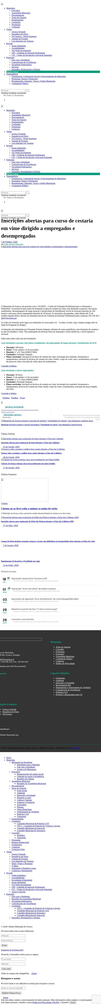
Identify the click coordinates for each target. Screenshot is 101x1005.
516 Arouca (7, 714)
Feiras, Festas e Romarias (22, 863)
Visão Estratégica (19, 875)
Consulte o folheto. (9, 366)
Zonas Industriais (19, 46)
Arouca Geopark (19, 32)
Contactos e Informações (22, 871)
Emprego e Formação (26, 802)
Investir (9, 43)
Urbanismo (60, 678)
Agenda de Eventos (20, 39)
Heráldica (21, 835)
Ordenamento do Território (28, 812)
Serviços (15, 67)
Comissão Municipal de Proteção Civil (33, 823)
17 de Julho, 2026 (10, 525)
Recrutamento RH (63, 685)
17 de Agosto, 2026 (11, 468)
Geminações (17, 845)
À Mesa (15, 866)
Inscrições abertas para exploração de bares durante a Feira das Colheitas (30, 443)
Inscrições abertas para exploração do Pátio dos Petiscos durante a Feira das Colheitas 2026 (37, 521)
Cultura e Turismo (24, 800)
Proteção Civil (62, 692)
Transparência (12, 74)
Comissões (16, 22)
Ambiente (60, 680)
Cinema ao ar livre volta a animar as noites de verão (29, 508)
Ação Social (9, 244)
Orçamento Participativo (22, 65)
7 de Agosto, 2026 (10, 545)
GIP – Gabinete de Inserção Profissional (28, 53)
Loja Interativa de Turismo (23, 41)
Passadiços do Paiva (20, 34)
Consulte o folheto (8, 393)
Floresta (20, 807)
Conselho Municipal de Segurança (31, 831)
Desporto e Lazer (24, 798)
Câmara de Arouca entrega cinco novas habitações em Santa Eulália (28, 464)
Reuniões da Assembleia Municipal (31, 783)
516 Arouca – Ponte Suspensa (24, 36)
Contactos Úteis (18, 849)
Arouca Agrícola (18, 892)
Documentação (18, 15)
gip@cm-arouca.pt (8, 318)
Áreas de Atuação (19, 17)
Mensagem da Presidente (22, 762)
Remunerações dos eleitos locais (30, 774)
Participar (10, 57)
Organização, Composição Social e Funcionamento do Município (39, 76)
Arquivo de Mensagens (26, 769)
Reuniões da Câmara (25, 779)
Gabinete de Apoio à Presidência (30, 776)
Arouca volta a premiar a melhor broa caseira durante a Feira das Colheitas (31, 453)
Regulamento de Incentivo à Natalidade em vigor (20, 561)
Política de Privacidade (65, 663)
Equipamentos (17, 20)
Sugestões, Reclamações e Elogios (26, 69)
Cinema (4, 503)
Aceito (72, 1003)
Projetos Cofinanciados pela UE (69, 694)
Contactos (16, 27)
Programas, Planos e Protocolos (25, 79)
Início (8, 758)
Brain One (75, 748)
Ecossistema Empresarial (22, 880)
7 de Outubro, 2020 (9, 242)
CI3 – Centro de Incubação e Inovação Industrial (32, 55)
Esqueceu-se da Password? (12, 950)
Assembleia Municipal (21, 13)
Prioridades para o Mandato (28, 765)
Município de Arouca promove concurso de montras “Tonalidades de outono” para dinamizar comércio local (41, 425)
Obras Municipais (24, 809)
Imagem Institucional (20, 842)
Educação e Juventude (65, 683)
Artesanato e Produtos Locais (24, 868)
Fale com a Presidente (21, 60)
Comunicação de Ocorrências (24, 62)
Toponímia (21, 838)
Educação (19, 244)
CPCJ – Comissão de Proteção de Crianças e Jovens (38, 826)
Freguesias (16, 25)
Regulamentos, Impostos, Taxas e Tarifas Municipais (33, 81)
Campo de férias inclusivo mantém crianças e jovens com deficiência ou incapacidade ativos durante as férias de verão (48, 541)
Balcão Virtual (12, 72)
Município (10, 8)
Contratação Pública (20, 83)
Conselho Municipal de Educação (31, 828)
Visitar (9, 29)
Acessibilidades (18, 48)
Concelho (60, 649)
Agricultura (21, 805)
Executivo (16, 10)
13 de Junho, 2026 (11, 565)
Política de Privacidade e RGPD (45, 1002)
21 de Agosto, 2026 (11, 447)
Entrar (34, 973)
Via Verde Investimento (21, 50)
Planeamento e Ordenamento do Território (73, 687)
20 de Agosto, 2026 (11, 457)
